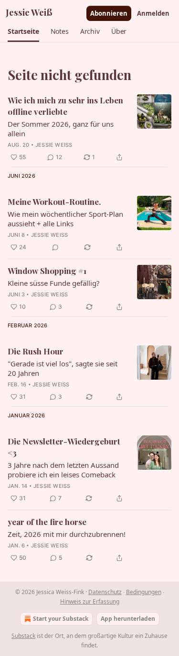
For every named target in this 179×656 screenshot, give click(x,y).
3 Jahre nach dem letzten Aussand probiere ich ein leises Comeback (63, 469)
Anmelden (153, 13)
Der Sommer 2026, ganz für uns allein (61, 128)
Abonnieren (108, 13)
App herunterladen (128, 619)
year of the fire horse (47, 521)
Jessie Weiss (53, 144)
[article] (89, 128)
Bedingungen (143, 592)
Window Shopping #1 (47, 270)
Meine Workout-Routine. (54, 201)
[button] (23, 31)
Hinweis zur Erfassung (89, 601)
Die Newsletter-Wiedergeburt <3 (64, 447)
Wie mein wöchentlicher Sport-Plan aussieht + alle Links (65, 218)
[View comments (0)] (55, 247)
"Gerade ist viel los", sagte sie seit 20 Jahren (62, 368)
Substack (23, 636)
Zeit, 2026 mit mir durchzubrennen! (67, 534)
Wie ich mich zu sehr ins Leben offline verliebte (65, 106)
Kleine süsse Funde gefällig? (54, 283)
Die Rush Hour (35, 351)
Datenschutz (105, 592)
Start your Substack (60, 619)
